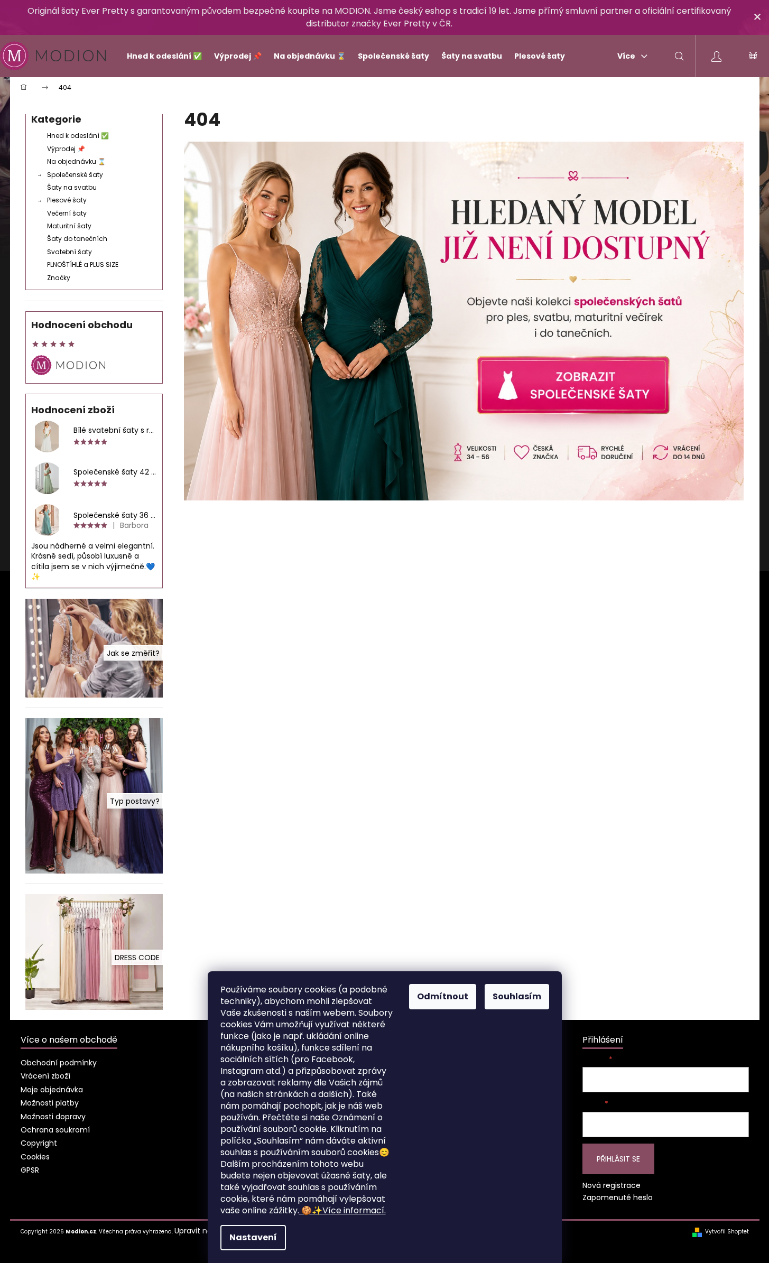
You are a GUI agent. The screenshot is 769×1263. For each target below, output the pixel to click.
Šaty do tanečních (77, 238)
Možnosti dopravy (53, 1116)
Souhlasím (517, 996)
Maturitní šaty (69, 225)
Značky (58, 277)
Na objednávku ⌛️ (76, 161)
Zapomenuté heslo (617, 1198)
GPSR (30, 1170)
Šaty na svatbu (72, 187)
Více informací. (343, 1210)
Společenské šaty (75, 174)
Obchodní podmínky (59, 1062)
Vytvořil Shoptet (727, 1232)
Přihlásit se (618, 1159)
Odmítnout (442, 996)
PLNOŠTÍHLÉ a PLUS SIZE (82, 264)
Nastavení (253, 1237)
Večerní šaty (67, 213)
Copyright (39, 1143)
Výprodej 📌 (66, 148)
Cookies (35, 1156)
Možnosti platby (50, 1103)
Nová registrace (611, 1186)
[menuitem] (159, 56)
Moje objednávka (52, 1089)
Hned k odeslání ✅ (78, 135)
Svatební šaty (69, 251)
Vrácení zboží (45, 1076)
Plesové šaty (67, 200)
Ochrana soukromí (55, 1130)
